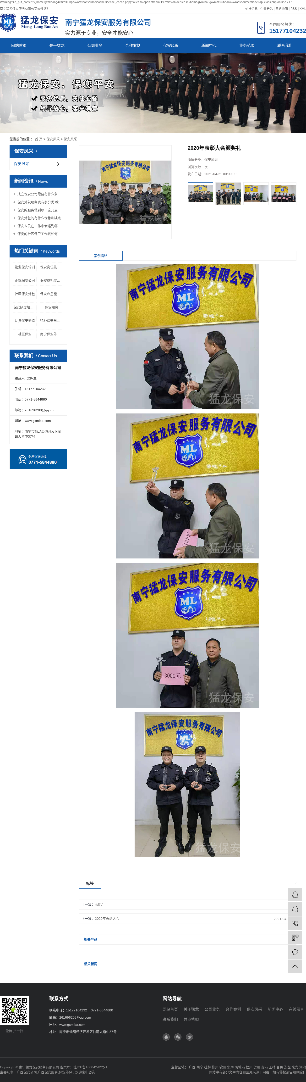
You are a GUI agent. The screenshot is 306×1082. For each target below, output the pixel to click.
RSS (293, 9)
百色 (279, 1067)
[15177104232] (295, 923)
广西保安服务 (48, 1072)
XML (303, 9)
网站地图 (281, 9)
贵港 (264, 1067)
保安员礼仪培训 (51, 280)
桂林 (207, 1067)
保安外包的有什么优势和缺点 (38, 218)
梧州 (249, 1067)
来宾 (295, 1067)
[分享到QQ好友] (166, 1037)
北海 (230, 1067)
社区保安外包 (25, 294)
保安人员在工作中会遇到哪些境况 (39, 226)
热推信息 (251, 9)
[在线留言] (295, 952)
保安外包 (65, 1072)
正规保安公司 (25, 280)
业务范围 (247, 46)
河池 (302, 1067)
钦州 (222, 1067)
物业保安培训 (25, 267)
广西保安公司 (27, 1072)
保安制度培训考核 (25, 307)
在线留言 (296, 1009)
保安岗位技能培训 (51, 267)
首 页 (39, 139)
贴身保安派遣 (25, 321)
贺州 (256, 1067)
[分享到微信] (177, 1037)
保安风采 (171, 46)
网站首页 (19, 46)
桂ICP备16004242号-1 (90, 1067)
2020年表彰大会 (107, 918)
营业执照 (191, 1019)
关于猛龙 (57, 46)
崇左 (287, 1067)
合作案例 (133, 46)
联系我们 (285, 46)
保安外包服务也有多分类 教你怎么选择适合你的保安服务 (39, 202)
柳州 (215, 1067)
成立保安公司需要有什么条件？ (39, 194)
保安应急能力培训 (51, 294)
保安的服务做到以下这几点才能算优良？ (39, 210)
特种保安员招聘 (51, 321)
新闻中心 (209, 46)
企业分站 (266, 9)
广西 (192, 1067)
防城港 (240, 1067)
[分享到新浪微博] (189, 1037)
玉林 (272, 1067)
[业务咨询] (295, 894)
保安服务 (51, 307)
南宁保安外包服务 (51, 334)
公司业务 (95, 46)
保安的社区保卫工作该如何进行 (39, 234)
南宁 (200, 1067)
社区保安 (25, 334)
